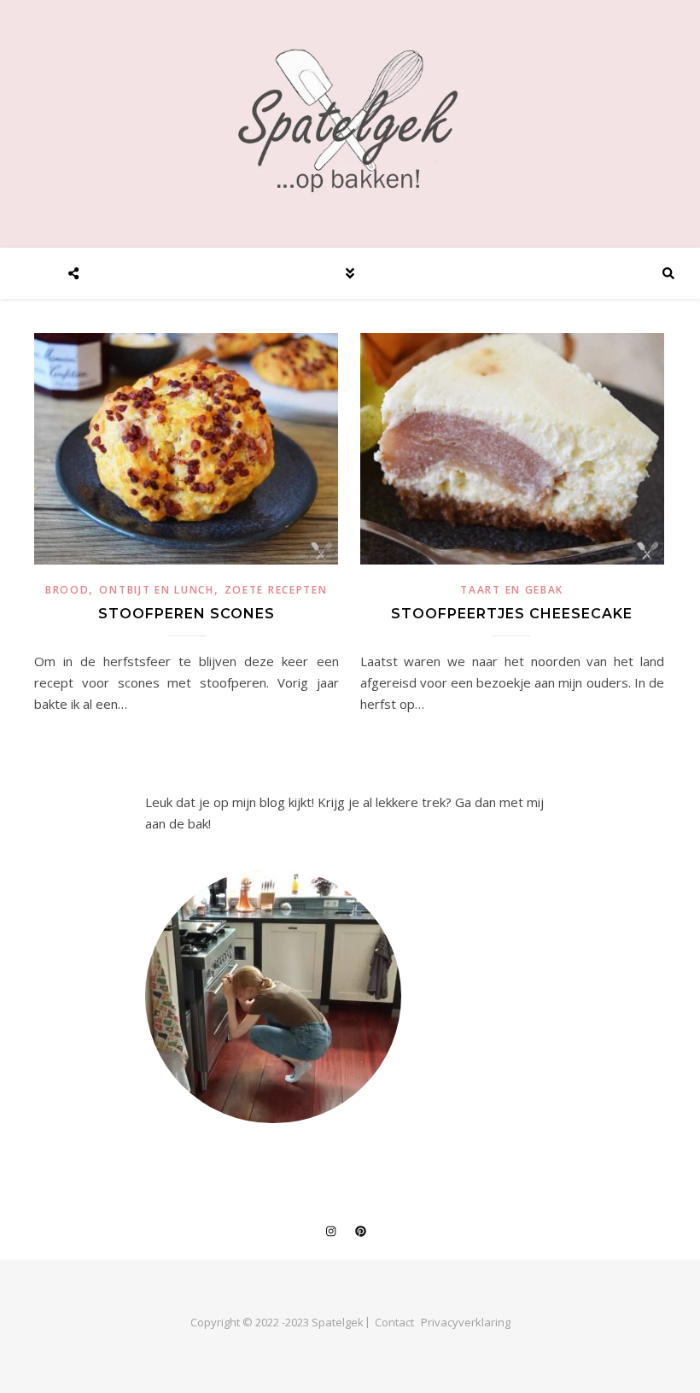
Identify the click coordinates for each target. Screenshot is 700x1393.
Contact (394, 1322)
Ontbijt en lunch (156, 589)
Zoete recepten (276, 589)
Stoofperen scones (186, 614)
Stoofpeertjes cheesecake (512, 614)
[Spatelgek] (350, 120)
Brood (67, 589)
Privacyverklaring (465, 1322)
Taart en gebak (511, 589)
